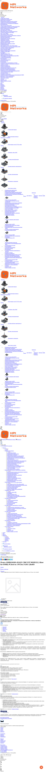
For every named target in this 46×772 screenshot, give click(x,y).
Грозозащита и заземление (12, 522)
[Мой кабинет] (0, 428)
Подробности (3, 614)
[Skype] (10, 559)
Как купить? (14, 678)
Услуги (1, 729)
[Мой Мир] (4, 559)
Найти (2, 757)
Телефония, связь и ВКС (12, 492)
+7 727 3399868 (4, 90)
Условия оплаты (15, 693)
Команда (2, 734)
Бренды (1, 730)
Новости (2, 738)
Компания (7, 537)
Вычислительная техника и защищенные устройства (17, 472)
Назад (7, 448)
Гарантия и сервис (4, 748)
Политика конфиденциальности (6, 749)
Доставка (4, 631)
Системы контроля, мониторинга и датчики (15, 507)
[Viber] (7, 559)
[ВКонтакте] (1, 559)
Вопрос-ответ (3, 740)
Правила (2, 742)
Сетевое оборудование (11, 452)
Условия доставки (3, 746)
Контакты (2, 735)
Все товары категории (4, 717)
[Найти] (1, 13)
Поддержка (2, 741)
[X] (6, 559)
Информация (2, 736)
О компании (2, 733)
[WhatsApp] (9, 559)
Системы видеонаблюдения (12, 500)
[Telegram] (12, 559)
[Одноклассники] (2, 559)
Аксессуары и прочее (11, 528)
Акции (1, 728)
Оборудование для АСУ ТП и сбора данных (15, 484)
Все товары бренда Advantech (6, 718)
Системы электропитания (12, 513)
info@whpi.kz (3, 100)
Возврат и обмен (3, 747)
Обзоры (1, 739)
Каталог (6, 449)
